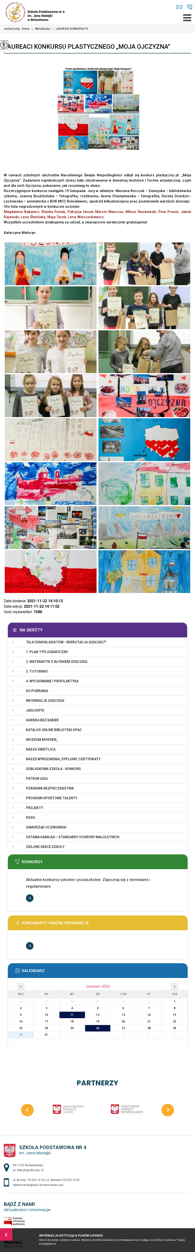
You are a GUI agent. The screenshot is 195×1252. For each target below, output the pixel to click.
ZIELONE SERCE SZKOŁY (45, 847)
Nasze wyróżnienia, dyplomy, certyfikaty (63, 759)
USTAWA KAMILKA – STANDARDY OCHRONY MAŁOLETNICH (72, 837)
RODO (30, 817)
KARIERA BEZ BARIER (42, 720)
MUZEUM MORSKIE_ (42, 740)
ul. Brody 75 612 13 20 (29, 1180)
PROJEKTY (34, 808)
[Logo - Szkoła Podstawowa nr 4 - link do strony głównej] (39, 12)
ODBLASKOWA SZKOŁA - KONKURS (53, 769)
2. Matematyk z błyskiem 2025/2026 (56, 662)
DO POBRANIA (37, 691)
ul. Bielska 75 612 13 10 (63, 1180)
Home (25, 28)
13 (123, 1014)
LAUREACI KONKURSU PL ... (71, 29)
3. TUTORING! (37, 671)
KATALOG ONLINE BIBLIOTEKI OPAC (54, 730)
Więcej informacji (30, 898)
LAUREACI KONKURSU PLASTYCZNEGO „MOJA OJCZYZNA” (87, 46)
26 (97, 1028)
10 (46, 1014)
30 (21, 1034)
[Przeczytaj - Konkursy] (105, 863)
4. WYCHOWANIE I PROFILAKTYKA (52, 681)
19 (97, 1021)
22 (174, 1021)
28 (149, 1028)
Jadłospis (35, 710)
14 (149, 1014)
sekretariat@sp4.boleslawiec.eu (180, 7)
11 (72, 1014)
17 (46, 1021)
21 (149, 1021)
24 (46, 1028)
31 (46, 1034)
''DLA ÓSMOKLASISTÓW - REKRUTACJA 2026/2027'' (66, 642)
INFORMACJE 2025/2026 (45, 701)
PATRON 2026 (37, 778)
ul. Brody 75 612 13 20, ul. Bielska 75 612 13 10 (190, 7)
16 (21, 1021)
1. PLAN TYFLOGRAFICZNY (47, 652)
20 (123, 1021)
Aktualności (40, 29)
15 (174, 1014)
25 (72, 1028)
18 (72, 1021)
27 (123, 1028)
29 (174, 1028)
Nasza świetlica (40, 749)
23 (21, 1028)
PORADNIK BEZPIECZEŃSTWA (50, 788)
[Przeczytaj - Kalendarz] (105, 972)
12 (97, 1014)
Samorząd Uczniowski (46, 827)
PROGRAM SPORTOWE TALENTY (51, 798)
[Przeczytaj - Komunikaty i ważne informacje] (105, 924)
